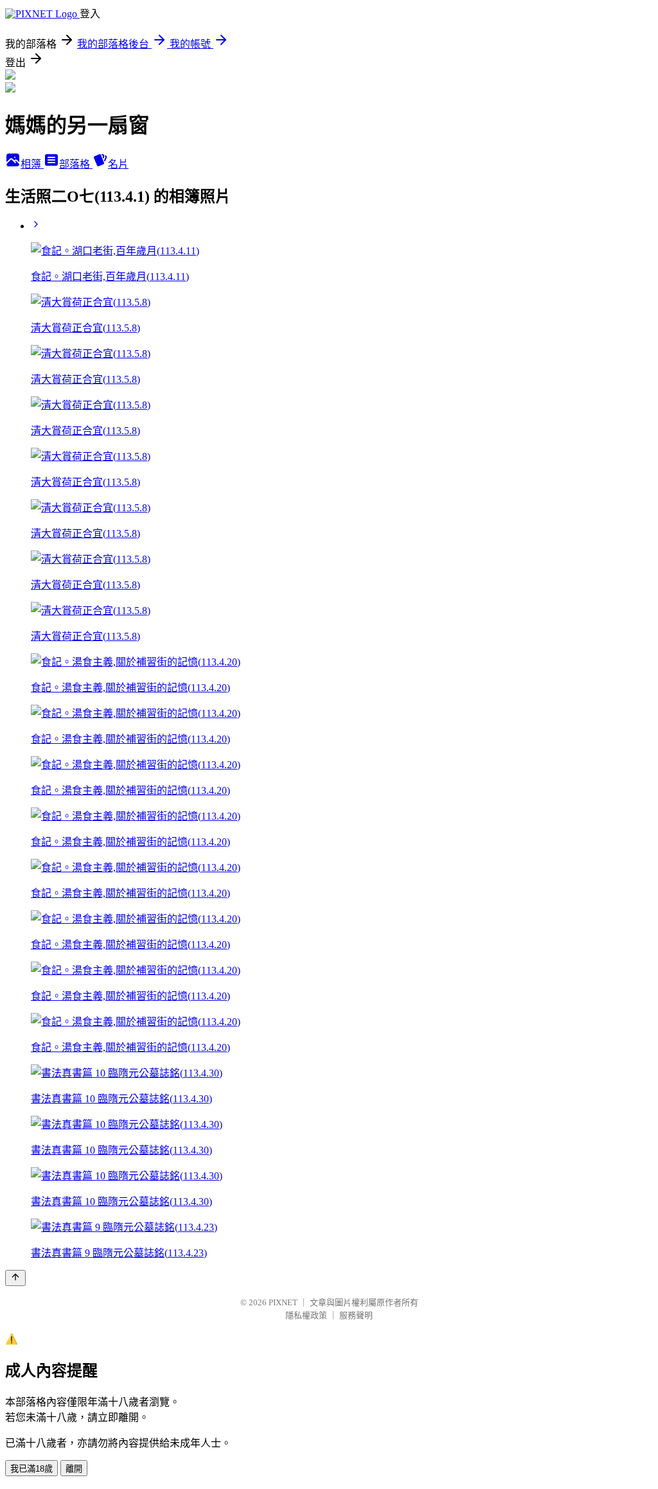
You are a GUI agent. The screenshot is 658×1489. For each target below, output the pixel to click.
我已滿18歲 (31, 1469)
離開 (74, 1469)
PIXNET (283, 1302)
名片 (118, 164)
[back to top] (15, 1278)
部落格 (76, 164)
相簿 (32, 164)
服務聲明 (356, 1315)
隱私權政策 (306, 1315)
